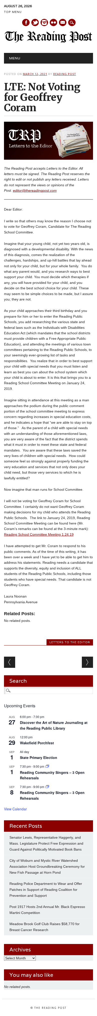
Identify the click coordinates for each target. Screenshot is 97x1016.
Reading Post (64, 74)
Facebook (26, 22)
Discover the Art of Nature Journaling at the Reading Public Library (54, 725)
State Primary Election (38, 757)
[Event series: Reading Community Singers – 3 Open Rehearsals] (47, 766)
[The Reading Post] (48, 41)
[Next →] (87, 662)
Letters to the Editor (69, 642)
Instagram (44, 22)
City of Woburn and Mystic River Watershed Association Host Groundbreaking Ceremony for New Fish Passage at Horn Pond (47, 866)
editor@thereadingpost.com (35, 190)
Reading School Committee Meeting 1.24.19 (39, 534)
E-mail (62, 23)
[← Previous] (9, 662)
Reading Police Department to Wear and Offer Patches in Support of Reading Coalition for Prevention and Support (45, 890)
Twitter (35, 22)
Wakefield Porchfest (37, 742)
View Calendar (15, 808)
